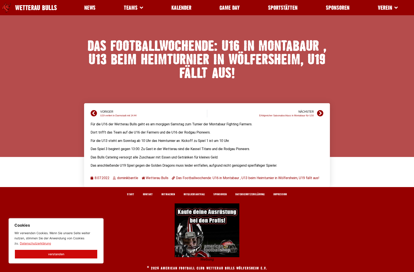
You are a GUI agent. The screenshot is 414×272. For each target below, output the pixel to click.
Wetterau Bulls (36, 7)
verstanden (56, 254)
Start (130, 194)
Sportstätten (283, 7)
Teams (131, 7)
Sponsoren (338, 7)
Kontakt (148, 194)
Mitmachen (168, 194)
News (90, 7)
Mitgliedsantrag (194, 194)
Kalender (181, 7)
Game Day (230, 7)
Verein (385, 7)
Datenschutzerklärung (35, 243)
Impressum (280, 194)
